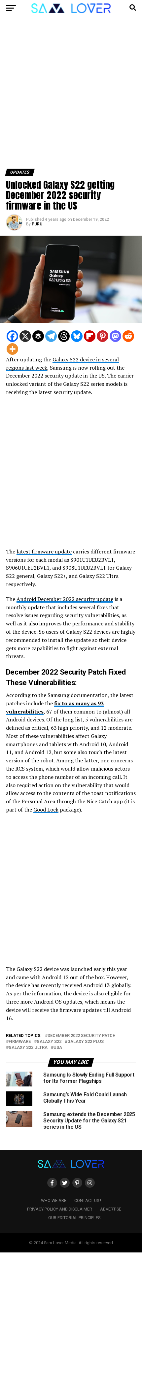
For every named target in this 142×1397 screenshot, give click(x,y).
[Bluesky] (77, 336)
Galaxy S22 (49, 1042)
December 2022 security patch (82, 1036)
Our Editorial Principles (74, 1217)
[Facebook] (12, 336)
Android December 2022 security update (65, 599)
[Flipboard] (89, 336)
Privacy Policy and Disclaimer (59, 1209)
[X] (25, 336)
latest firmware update (44, 551)
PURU (37, 224)
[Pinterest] (102, 336)
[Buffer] (38, 336)
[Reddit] (128, 336)
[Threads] (64, 336)
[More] (12, 349)
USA (57, 1048)
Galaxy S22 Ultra (28, 1048)
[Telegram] (51, 336)
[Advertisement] (71, 95)
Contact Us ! (87, 1200)
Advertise (110, 1209)
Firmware (20, 1042)
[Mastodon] (115, 336)
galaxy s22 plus (85, 1042)
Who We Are (53, 1200)
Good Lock (45, 809)
